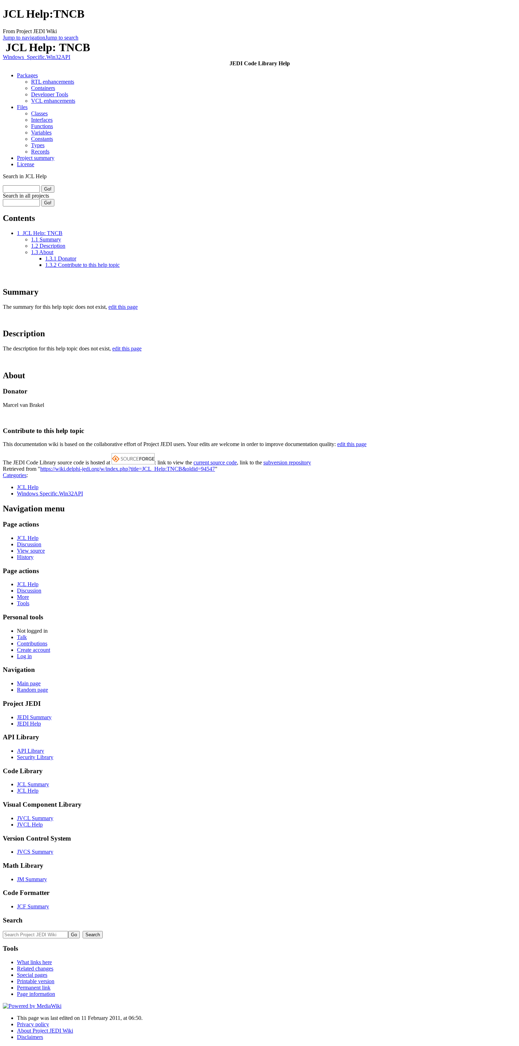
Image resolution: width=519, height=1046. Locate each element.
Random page (32, 690)
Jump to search (61, 38)
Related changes (35, 969)
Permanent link (33, 988)
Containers (43, 88)
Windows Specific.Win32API (50, 494)
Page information (36, 994)
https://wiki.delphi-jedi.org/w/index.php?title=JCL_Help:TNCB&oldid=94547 (127, 469)
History (25, 557)
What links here (34, 962)
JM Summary (32, 879)
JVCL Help (30, 825)
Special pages (32, 975)
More (23, 597)
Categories (14, 475)
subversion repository (287, 462)
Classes (39, 113)
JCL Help (27, 487)
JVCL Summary (35, 818)
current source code (215, 462)
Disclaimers (30, 1037)
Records (40, 152)
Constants (42, 139)
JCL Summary (33, 784)
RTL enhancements (52, 82)
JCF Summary (33, 906)
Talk (22, 637)
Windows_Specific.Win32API (36, 57)
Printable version (35, 981)
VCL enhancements (53, 101)
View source (31, 551)
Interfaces (42, 120)
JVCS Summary (35, 852)
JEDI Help (29, 724)
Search (13, 920)
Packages (27, 75)
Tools (23, 603)
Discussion (29, 544)
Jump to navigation (24, 38)
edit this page (123, 307)
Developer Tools (49, 94)
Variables (41, 133)
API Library (30, 751)
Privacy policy (33, 1024)
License (25, 164)
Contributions (32, 644)
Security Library (35, 757)
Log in (24, 656)
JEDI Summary (34, 717)
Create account (33, 650)
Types (37, 145)
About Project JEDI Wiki (45, 1031)
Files (22, 107)
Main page (29, 683)
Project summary (35, 158)
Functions (42, 126)
